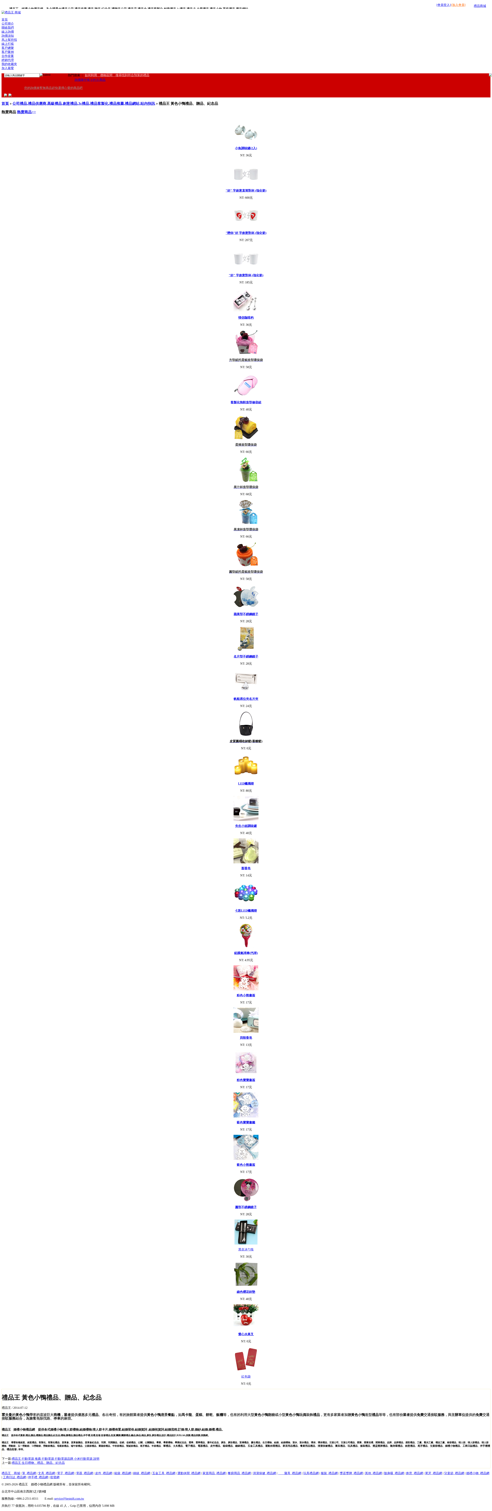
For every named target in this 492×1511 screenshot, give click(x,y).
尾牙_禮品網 (433, 1473)
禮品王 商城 (11, 1473)
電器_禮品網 (84, 1473)
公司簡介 (8, 23)
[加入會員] (458, 5)
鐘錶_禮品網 (141, 1473)
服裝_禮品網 (329, 1473)
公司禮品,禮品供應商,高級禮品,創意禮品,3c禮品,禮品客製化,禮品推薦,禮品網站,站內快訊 (83, 103)
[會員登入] (443, 5)
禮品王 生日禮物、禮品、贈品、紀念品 (38, 1462)
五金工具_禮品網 (163, 1473)
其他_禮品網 (373, 1473)
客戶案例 (8, 52)
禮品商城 (480, 6)
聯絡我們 (8, 27)
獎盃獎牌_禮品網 (351, 1473)
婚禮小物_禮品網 (477, 1473)
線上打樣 (8, 43)
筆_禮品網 (29, 1473)
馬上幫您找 (9, 39)
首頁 (5, 19)
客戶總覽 (8, 47)
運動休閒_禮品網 (188, 1473)
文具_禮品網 (46, 1473)
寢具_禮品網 (289, 1473)
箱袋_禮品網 (122, 1473)
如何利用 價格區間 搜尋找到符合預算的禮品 (117, 75)
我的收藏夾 (9, 64)
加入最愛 (8, 68)
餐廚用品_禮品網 (239, 1473)
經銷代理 (8, 60)
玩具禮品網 (311, 1473)
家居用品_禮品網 (214, 1473)
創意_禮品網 (414, 1473)
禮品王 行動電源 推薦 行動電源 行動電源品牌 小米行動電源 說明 (55, 1458)
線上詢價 (8, 31)
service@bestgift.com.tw (69, 1498)
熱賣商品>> (26, 112)
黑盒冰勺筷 (246, 1249)
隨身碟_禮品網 (394, 1473)
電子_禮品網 (65, 1473)
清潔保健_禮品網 (264, 1473)
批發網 (54, 1477)
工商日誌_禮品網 (14, 1477)
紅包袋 (246, 1376)
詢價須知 (8, 35)
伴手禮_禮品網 (38, 1477)
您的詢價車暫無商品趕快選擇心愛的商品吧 (53, 88)
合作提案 (8, 56)
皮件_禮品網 (103, 1473)
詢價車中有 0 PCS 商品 (90, 79)
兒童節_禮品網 (454, 1473)
